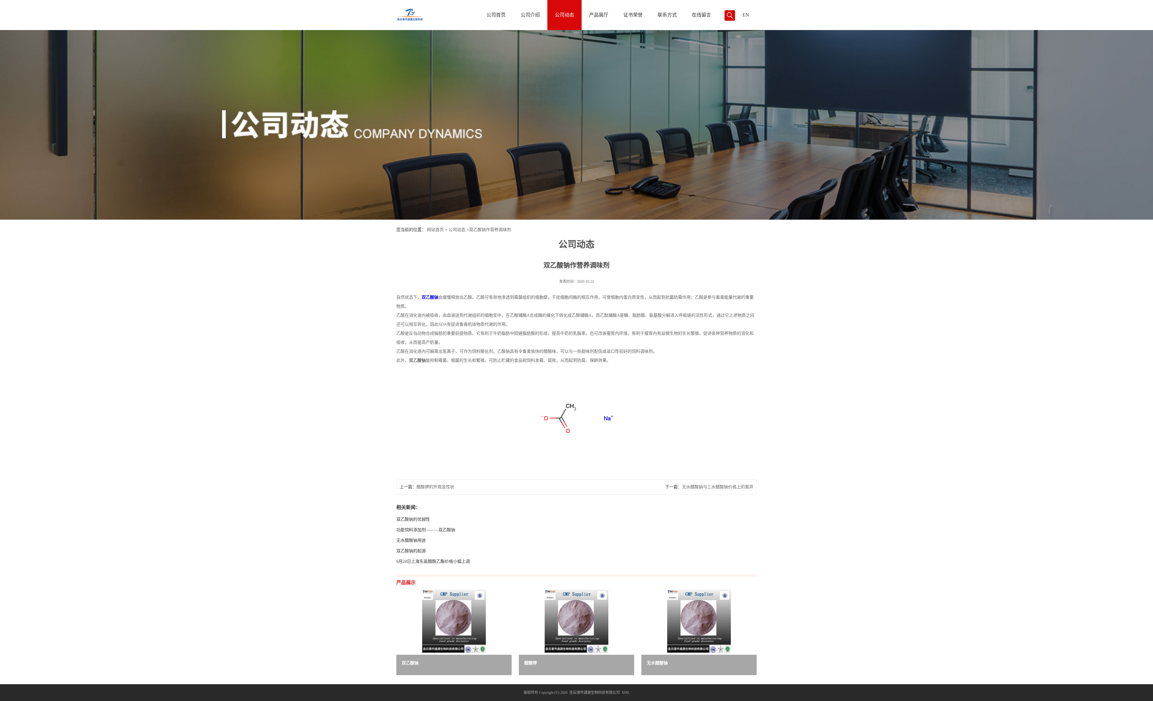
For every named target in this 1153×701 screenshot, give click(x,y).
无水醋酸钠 (657, 663)
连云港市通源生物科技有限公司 (594, 692)
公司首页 (496, 14)
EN (746, 14)
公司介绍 (530, 14)
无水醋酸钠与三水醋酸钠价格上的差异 (717, 487)
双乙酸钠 (410, 663)
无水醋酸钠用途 (411, 540)
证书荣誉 (633, 14)
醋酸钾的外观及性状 (435, 487)
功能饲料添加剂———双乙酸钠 (425, 530)
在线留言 (701, 14)
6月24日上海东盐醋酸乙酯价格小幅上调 (433, 561)
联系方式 (667, 14)
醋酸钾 (530, 663)
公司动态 (564, 14)
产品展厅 (598, 14)
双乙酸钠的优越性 (413, 519)
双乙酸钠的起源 (411, 551)
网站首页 (435, 229)
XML (626, 692)
